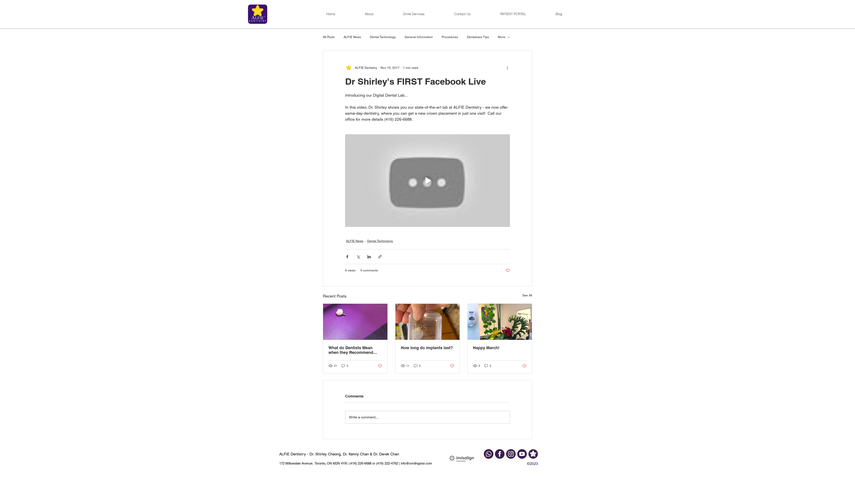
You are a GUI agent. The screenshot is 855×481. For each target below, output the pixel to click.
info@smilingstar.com (416, 463)
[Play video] (427, 180)
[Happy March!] (500, 322)
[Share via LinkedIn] (369, 257)
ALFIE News (352, 37)
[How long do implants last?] (427, 322)
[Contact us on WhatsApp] (488, 454)
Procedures (450, 37)
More (501, 37)
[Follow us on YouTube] (522, 454)
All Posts (329, 37)
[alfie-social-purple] (533, 454)
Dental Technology (383, 37)
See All (527, 295)
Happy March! (486, 347)
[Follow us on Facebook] (500, 454)
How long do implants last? (427, 347)
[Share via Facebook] (347, 257)
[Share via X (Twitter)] (358, 257)
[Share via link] (380, 257)
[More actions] (507, 67)
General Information (419, 37)
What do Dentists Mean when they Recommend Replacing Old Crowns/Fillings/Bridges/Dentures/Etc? (354, 350)
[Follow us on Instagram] (511, 454)
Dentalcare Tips (478, 37)
